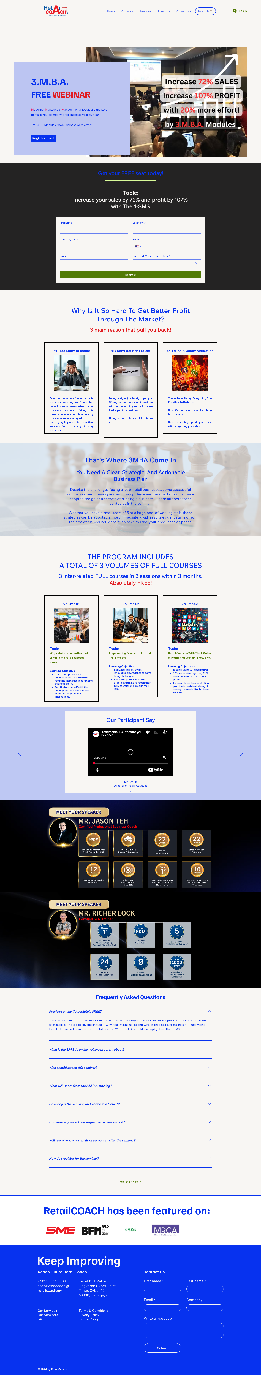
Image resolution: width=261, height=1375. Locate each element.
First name (67, 222)
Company (194, 1299)
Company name (69, 239)
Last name (139, 222)
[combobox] (167, 263)
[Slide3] (130, 790)
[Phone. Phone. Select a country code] (138, 246)
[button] (127, 11)
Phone (137, 239)
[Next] (241, 753)
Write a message (158, 1318)
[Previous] (19, 753)
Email (63, 256)
